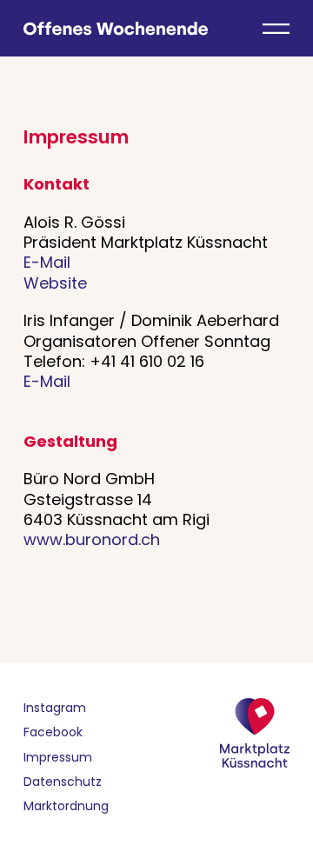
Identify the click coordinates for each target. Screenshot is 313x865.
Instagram (54, 707)
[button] (276, 26)
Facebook (53, 732)
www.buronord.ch (91, 539)
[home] (115, 26)
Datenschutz (62, 781)
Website (55, 283)
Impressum (57, 757)
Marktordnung (66, 806)
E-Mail (46, 262)
